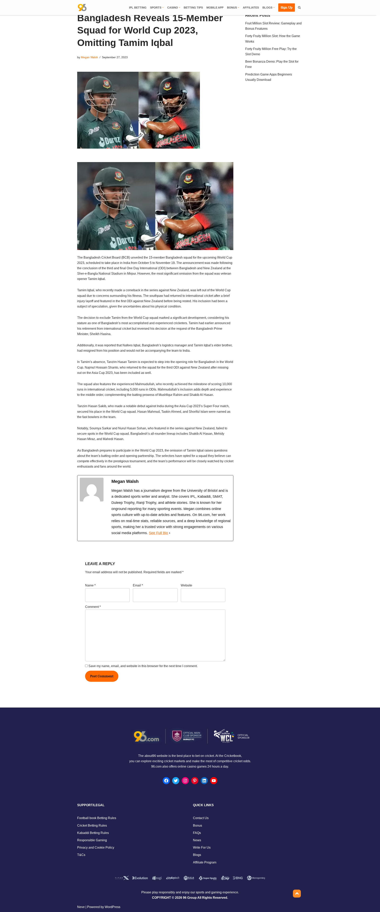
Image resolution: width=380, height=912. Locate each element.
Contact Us (201, 818)
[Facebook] (166, 780)
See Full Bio (158, 533)
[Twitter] (175, 780)
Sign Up (287, 7)
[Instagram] (185, 780)
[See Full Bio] (169, 533)
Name (90, 585)
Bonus (197, 825)
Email (138, 585)
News (197, 840)
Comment (93, 606)
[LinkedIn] (204, 780)
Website (186, 585)
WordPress (112, 907)
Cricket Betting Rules (92, 825)
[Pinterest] (194, 780)
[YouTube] (213, 780)
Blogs (197, 855)
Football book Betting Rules (96, 818)
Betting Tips (193, 7)
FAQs (197, 833)
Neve (81, 907)
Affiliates (251, 7)
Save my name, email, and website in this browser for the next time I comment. (143, 666)
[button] (162, 7)
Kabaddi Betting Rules (93, 833)
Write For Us (202, 847)
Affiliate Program (204, 862)
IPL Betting (137, 7)
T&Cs (81, 855)
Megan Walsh (89, 57)
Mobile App (214, 7)
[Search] (299, 7)
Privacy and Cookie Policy (95, 847)
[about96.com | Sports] (82, 7)
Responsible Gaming (92, 840)
